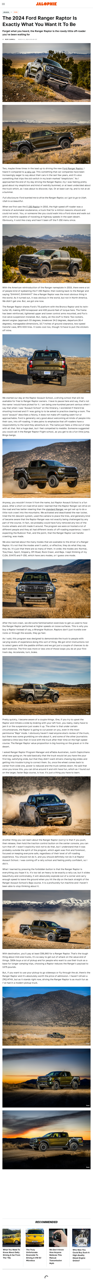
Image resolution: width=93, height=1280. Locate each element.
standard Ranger (54, 509)
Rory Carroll (10, 39)
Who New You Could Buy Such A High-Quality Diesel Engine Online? (81, 1255)
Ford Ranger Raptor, (72, 168)
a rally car (30, 172)
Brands (6, 12)
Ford (16, 12)
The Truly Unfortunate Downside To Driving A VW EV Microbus (33, 1255)
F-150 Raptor (33, 206)
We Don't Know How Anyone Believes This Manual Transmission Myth (56, 1256)
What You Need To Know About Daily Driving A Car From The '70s (11, 1254)
